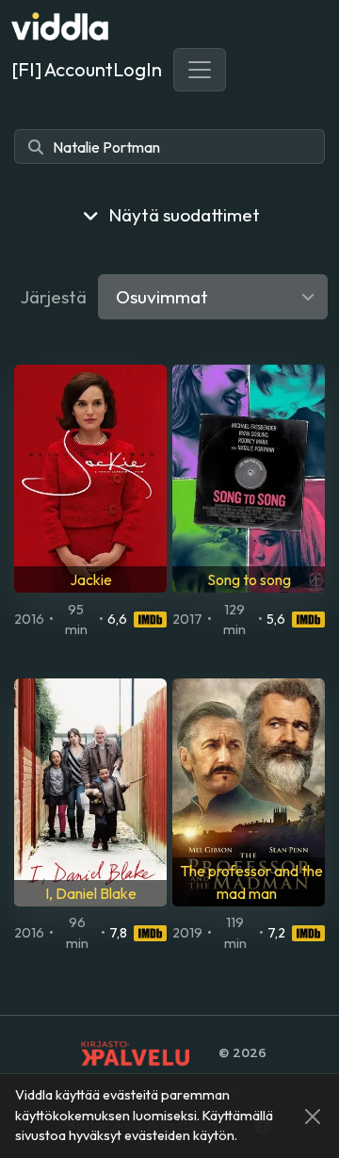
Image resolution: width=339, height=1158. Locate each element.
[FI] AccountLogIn (86, 69)
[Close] (312, 1116)
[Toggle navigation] (199, 69)
